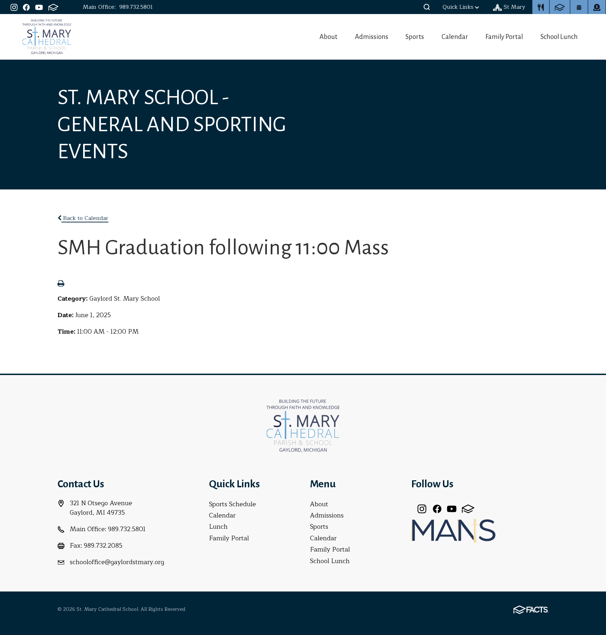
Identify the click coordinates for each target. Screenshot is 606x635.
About (328, 36)
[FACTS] (560, 7)
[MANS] (453, 530)
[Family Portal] (53, 7)
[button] (427, 7)
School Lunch (559, 36)
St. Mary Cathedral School (46, 36)
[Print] (61, 284)
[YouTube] (39, 7)
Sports (414, 36)
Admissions (371, 36)
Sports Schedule (232, 504)
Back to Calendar (84, 218)
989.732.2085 (103, 545)
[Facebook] (26, 7)
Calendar (455, 36)
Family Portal (504, 36)
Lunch (218, 526)
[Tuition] (596, 7)
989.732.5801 (136, 7)
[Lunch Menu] (541, 7)
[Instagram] (14, 7)
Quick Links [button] (458, 7)
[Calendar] (579, 7)
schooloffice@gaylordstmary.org (117, 562)
